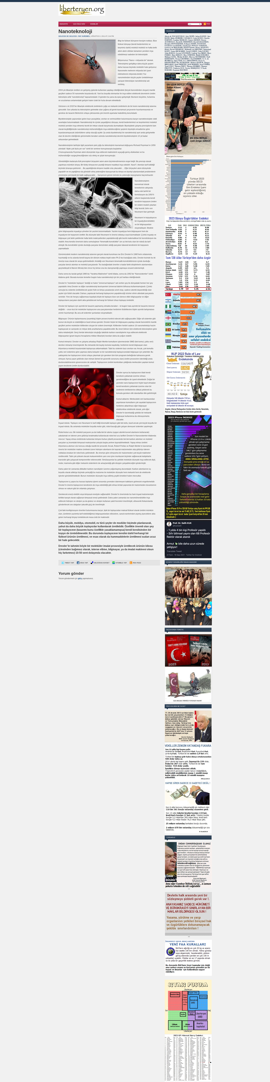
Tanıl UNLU (169, 66)
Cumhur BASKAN (180, 40)
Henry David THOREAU (174, 49)
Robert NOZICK (197, 62)
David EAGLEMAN (200, 42)
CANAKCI (188, 38)
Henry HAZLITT (201, 47)
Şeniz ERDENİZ (181, 64)
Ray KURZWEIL (183, 62)
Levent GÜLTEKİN (183, 53)
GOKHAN (203, 46)
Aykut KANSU (200, 36)
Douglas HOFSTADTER (174, 44)
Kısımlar (94, 24)
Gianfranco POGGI (190, 46)
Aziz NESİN (189, 36)
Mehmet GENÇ (170, 57)
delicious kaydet (101, 563)
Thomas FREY (180, 66)
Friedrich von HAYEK (173, 46)
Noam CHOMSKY (182, 59)
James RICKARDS (178, 51)
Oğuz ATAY (178, 61)
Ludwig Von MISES (199, 53)
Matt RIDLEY (177, 55)
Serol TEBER (205, 64)
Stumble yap (121, 563)
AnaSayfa (64, 24)
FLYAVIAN (201, 44)
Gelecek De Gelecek (67, 36)
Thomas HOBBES (193, 66)
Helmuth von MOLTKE (193, 49)
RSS (208, 24)
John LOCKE (203, 51)
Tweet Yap (69, 563)
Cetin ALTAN (198, 38)
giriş (80, 578)
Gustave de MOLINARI (174, 47)
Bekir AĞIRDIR (177, 38)
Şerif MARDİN (193, 64)
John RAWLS (170, 53)
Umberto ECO (178, 68)
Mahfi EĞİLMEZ (202, 55)
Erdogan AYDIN (190, 44)
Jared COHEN (191, 51)
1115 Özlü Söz (79, 24)
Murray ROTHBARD (197, 57)
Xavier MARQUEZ (192, 68)
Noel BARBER (195, 59)
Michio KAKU (182, 57)
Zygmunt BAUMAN (180, 70)
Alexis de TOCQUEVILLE (175, 36)
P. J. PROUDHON (190, 61)
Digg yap (84, 563)
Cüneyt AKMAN (194, 40)
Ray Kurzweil (84, 36)
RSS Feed (137, 563)
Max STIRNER (189, 55)
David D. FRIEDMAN (184, 42)
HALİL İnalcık (189, 47)
